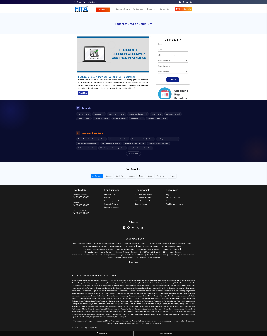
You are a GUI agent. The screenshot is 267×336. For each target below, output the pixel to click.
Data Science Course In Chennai (94, 246)
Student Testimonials (143, 201)
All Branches (96, 176)
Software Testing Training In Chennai (107, 244)
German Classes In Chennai (171, 246)
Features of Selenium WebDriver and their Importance (106, 77)
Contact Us (164, 9)
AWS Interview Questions (111, 143)
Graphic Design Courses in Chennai (182, 255)
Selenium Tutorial (119, 118)
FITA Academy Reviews (143, 195)
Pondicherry (160, 176)
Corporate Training (123, 9)
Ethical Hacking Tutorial (138, 114)
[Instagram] (183, 2)
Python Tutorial (83, 114)
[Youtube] (187, 2)
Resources (151, 9)
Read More (83, 93)
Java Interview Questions (118, 139)
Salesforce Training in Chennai (126, 252)
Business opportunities (112, 201)
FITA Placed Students (143, 198)
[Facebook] (180, 2)
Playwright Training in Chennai (134, 244)
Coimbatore (120, 176)
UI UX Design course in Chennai (148, 249)
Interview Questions (173, 198)
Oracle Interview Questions (158, 143)
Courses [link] (102, 10)
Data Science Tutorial (116, 114)
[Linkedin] (191, 2)
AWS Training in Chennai (125, 249)
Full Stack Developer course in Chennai (97, 252)
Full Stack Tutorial (173, 114)
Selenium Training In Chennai (159, 244)
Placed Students (184, 9)
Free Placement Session (174, 204)
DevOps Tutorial (84, 118)
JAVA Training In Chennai (82, 244)
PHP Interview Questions (86, 148)
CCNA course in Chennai (172, 252)
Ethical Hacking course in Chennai (84, 255)
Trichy (141, 176)
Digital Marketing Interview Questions (91, 139)
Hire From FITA (109, 195)
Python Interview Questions (87, 143)
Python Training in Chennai (181, 244)
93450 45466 (91, 2)
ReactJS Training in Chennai (150, 252)
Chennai (108, 176)
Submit (172, 79)
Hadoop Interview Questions (168, 139)
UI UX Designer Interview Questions (112, 148)
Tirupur (172, 176)
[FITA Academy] (81, 8)
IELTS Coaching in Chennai (156, 255)
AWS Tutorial (156, 114)
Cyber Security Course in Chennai (132, 255)
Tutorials (169, 201)
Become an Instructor (112, 207)
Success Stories (141, 204)
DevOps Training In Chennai (148, 246)
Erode (150, 176)
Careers (107, 198)
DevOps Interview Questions (134, 143)
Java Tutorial (99, 114)
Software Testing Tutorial (157, 118)
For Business (138, 9)
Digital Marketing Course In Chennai (122, 246)
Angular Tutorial (137, 118)
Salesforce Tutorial (101, 118)
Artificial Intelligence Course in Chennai (99, 249)
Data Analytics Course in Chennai (148, 258)
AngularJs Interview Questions (140, 148)
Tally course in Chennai (171, 249)
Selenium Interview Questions (142, 139)
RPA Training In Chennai (108, 255)
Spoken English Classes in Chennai (120, 258)
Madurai (132, 176)
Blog (167, 195)
